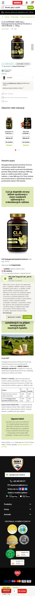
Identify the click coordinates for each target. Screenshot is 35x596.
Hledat (30, 7)
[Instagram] (23, 489)
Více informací (7, 313)
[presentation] (2, 47)
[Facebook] (19, 489)
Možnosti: (4, 74)
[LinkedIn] (26, 489)
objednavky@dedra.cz (24, 444)
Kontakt (4, 447)
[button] (16, 150)
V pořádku (27, 317)
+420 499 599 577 (19, 481)
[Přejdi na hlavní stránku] (17, 3)
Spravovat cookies (14, 317)
